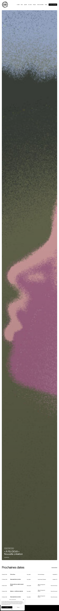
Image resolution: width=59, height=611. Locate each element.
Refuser (18, 607)
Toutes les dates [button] (54, 567)
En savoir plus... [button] (6, 557)
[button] (23, 599)
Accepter (7, 607)
